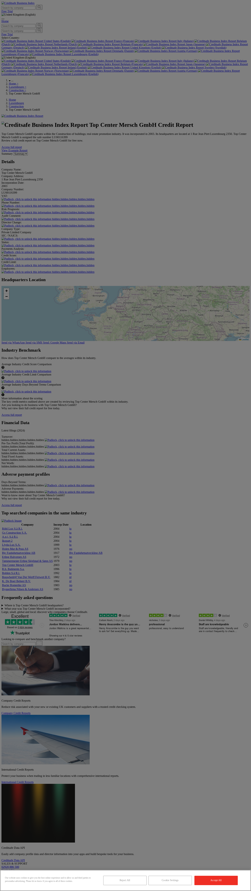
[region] (125, 880)
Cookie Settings (170, 880)
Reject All (125, 880)
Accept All (216, 880)
